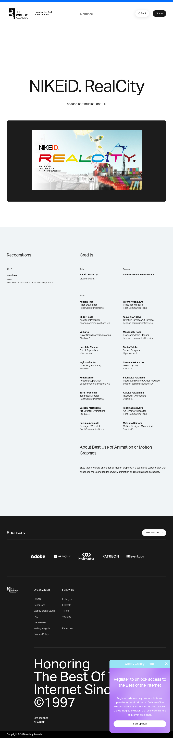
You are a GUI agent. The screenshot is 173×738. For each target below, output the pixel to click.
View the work (87, 279)
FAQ (36, 617)
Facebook (67, 628)
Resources (39, 605)
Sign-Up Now (140, 724)
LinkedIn (66, 605)
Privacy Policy (41, 634)
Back (143, 13)
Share (159, 13)
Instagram (67, 599)
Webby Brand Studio (44, 611)
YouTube (66, 617)
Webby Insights (42, 628)
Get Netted (40, 622)
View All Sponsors (154, 533)
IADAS (37, 599)
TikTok (65, 611)
